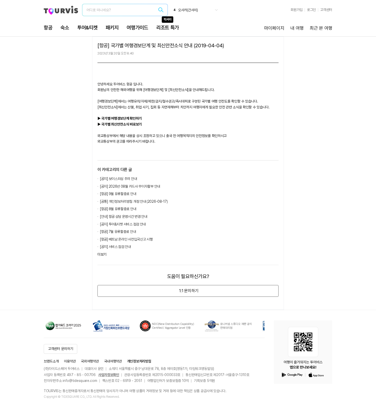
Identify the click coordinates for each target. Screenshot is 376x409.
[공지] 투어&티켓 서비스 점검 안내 (123, 224)
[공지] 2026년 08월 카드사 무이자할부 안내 (130, 186)
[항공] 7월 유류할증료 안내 (118, 232)
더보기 (101, 254)
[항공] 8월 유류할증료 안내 (118, 209)
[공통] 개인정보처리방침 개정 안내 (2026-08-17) (134, 201)
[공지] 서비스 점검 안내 (115, 247)
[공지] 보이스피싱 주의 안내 (118, 179)
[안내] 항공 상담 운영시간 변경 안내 (123, 216)
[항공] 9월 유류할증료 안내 (118, 194)
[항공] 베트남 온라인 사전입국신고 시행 (126, 239)
